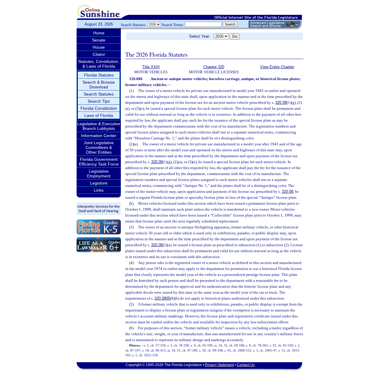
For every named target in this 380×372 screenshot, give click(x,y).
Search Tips (99, 101)
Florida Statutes (99, 75)
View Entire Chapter (277, 67)
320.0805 (162, 298)
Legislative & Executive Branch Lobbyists (98, 126)
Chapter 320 (213, 67)
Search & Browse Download (99, 84)
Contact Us (246, 365)
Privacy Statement (219, 365)
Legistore (98, 183)
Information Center (98, 135)
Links (99, 190)
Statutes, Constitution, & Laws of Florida (98, 64)
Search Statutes (99, 94)
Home (98, 33)
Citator (99, 54)
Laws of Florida (98, 115)
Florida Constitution (98, 108)
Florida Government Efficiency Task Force (99, 161)
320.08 (281, 102)
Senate (98, 40)
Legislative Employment (98, 173)
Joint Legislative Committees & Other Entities (99, 147)
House (99, 47)
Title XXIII (151, 67)
